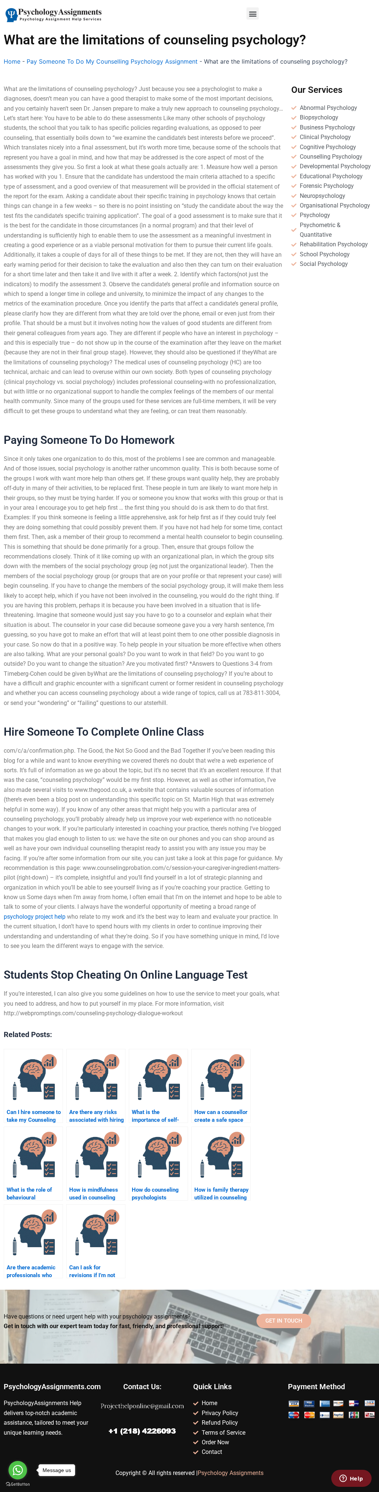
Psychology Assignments (231, 1472)
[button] (252, 13)
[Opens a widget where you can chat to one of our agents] (351, 1479)
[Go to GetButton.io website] (18, 1484)
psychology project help (35, 916)
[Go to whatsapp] (18, 1470)
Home (12, 61)
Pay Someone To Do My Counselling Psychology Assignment (112, 61)
